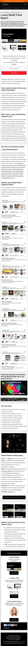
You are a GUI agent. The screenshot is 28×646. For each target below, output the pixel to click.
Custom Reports (19, 26)
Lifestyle (12, 12)
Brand (18, 12)
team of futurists (17, 489)
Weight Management (6, 171)
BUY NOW (14, 596)
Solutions (16, 8)
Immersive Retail (13, 24)
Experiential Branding (17, 169)
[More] (12, 178)
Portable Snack (15, 173)
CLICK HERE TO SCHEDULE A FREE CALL (14, 497)
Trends (4, 641)
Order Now (14, 73)
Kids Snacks (4, 169)
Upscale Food (10, 176)
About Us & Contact (14, 635)
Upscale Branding (13, 23)
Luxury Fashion (5, 24)
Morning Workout (5, 178)
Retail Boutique (20, 21)
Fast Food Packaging (18, 171)
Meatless (13, 167)
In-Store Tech (11, 26)
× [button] (26, 1)
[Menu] (25, 4)
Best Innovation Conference (14, 638)
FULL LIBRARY (5, 12)
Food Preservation (6, 167)
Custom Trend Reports (14, 639)
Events (23, 8)
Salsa (11, 165)
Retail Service (4, 23)
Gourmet (23, 165)
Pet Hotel (22, 167)
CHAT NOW (14, 573)
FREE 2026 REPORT (14, 68)
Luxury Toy (21, 23)
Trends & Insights (7, 8)
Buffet (10, 169)
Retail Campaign (22, 24)
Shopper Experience (10, 21)
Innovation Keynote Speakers (13, 636)
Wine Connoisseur (18, 176)
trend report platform (6, 471)
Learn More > (6, 628)
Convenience (20, 163)
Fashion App (4, 26)
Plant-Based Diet (5, 173)
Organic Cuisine (5, 165)
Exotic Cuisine (17, 165)
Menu (18, 167)
